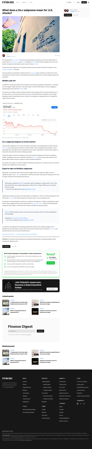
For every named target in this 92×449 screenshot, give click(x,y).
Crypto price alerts (47, 399)
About (61, 406)
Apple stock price (64, 393)
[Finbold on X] (81, 404)
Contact (61, 409)
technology (33, 73)
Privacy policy (80, 384)
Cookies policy (81, 390)
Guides (44, 409)
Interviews (44, 415)
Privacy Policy (28, 334)
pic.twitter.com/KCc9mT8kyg (19, 218)
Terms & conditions (82, 381)
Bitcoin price (62, 390)
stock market (15, 60)
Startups (25, 396)
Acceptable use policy (83, 387)
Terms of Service (9, 387)
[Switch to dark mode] (88, 2)
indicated (11, 198)
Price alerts (45, 393)
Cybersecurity (26, 399)
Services (44, 378)
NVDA (33, 62)
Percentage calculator (28, 412)
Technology (26, 393)
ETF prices (62, 387)
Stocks (8, 56)
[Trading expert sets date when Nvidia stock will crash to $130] (5, 303)
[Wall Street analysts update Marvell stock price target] (35, 303)
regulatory (34, 157)
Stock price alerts (47, 396)
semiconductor (15, 62)
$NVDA (21, 183)
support (22, 88)
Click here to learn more (17, 436)
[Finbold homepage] (10, 378)
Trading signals (46, 381)
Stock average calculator (29, 409)
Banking (25, 390)
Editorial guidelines (64, 418)
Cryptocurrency (27, 387)
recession (52, 229)
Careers (61, 412)
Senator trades (46, 387)
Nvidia (24, 62)
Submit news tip (63, 421)
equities (36, 64)
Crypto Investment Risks (83, 396)
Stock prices (62, 381)
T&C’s (24, 334)
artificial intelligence (8, 69)
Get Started (50, 263)
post (18, 174)
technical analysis (38, 203)
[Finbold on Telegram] (84, 404)
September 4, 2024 (30, 189)
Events (61, 415)
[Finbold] (8, 2)
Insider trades (46, 384)
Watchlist (44, 401)
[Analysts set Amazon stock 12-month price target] (35, 311)
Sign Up (84, 2)
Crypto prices (62, 384)
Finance (25, 381)
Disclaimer (79, 393)
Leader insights (46, 418)
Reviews (44, 412)
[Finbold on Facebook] (77, 404)
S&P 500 (4, 148)
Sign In (78, 2)
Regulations (26, 401)
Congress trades (47, 390)
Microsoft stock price (65, 396)
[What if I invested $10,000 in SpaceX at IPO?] (5, 311)
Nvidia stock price (64, 399)
